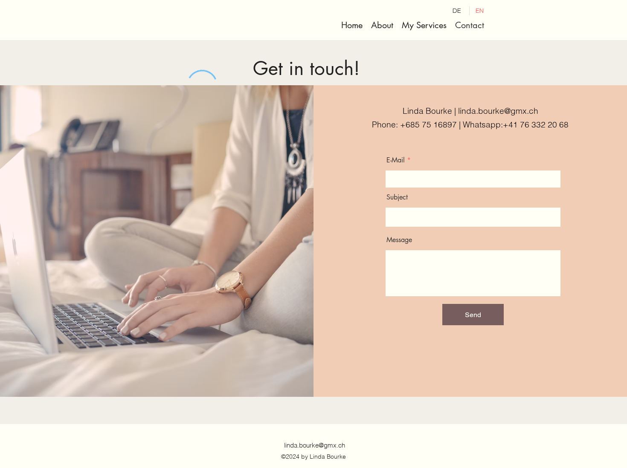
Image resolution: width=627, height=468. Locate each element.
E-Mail (395, 160)
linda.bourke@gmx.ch (498, 111)
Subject (397, 197)
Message (399, 240)
